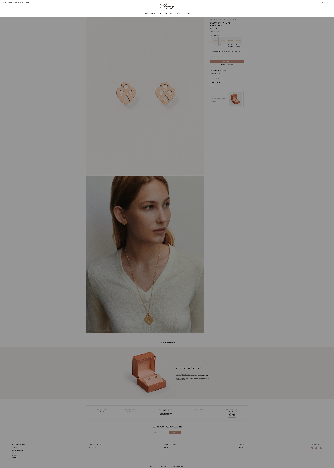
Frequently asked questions (18, 449)
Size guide (14, 455)
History (241, 447)
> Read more (212, 56)
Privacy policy (163, 466)
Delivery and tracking (17, 450)
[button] (227, 86)
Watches (166, 449)
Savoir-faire (242, 449)
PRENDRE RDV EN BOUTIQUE (216, 73)
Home (211, 19)
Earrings (223, 19)
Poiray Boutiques (92, 447)
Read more (213, 101)
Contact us (14, 447)
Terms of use (152, 466)
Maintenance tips (16, 454)
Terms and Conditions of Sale (178, 466)
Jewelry (166, 447)
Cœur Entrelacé (216, 19)
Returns (14, 452)
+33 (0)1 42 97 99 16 (223, 70)
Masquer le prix (217, 31)
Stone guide (15, 457)
